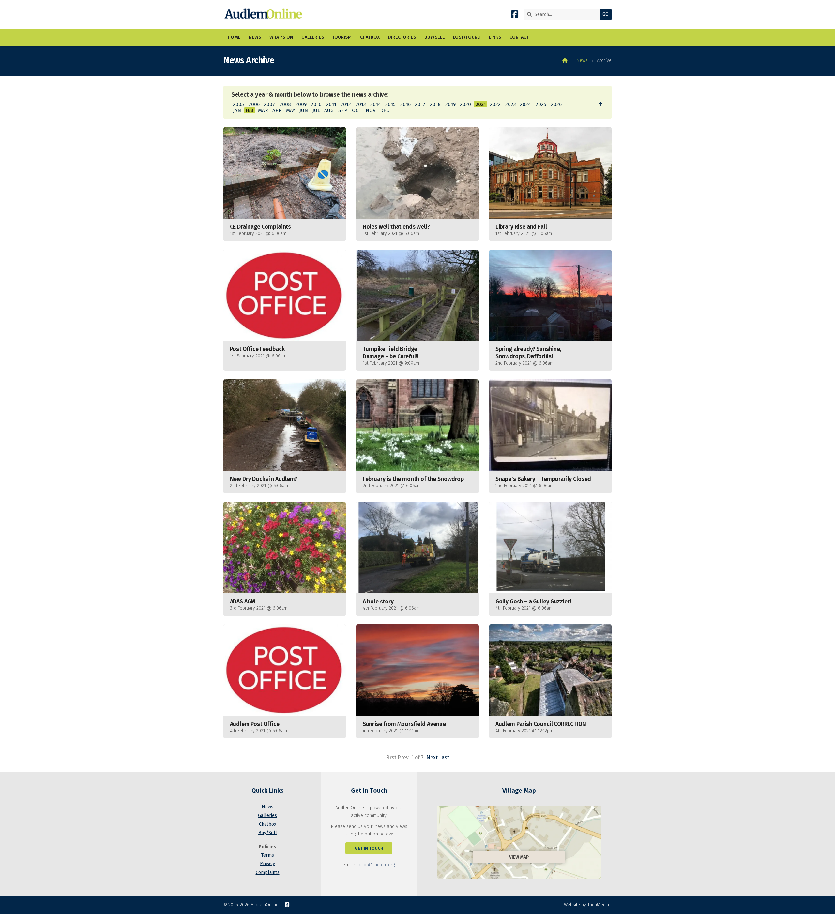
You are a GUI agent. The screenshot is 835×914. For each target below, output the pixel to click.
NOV (370, 110)
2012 (346, 104)
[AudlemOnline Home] (264, 14)
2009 (301, 104)
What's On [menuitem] (281, 37)
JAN (237, 110)
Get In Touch (369, 848)
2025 (541, 104)
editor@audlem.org (375, 865)
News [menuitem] (255, 37)
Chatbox (267, 824)
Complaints (268, 872)
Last (444, 757)
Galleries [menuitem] (312, 37)
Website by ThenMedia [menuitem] (586, 904)
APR (276, 110)
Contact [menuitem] (519, 37)
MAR (263, 110)
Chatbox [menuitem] (370, 37)
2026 (556, 104)
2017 (420, 104)
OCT (356, 110)
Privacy (267, 863)
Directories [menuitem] (402, 37)
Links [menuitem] (495, 37)
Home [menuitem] (234, 37)
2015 (390, 104)
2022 (495, 104)
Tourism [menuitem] (342, 37)
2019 (450, 104)
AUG (329, 110)
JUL (316, 110)
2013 (361, 104)
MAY (290, 110)
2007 (269, 104)
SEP (342, 110)
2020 (465, 104)
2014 (375, 104)
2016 (405, 104)
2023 (510, 104)
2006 (254, 104)
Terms (267, 855)
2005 (238, 104)
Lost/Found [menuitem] (467, 37)
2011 (331, 104)
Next (432, 757)
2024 (525, 104)
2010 (316, 104)
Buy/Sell (267, 832)
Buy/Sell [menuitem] (434, 37)
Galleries (267, 815)
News (582, 60)
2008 (285, 104)
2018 (435, 104)
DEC (384, 110)
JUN (303, 110)
